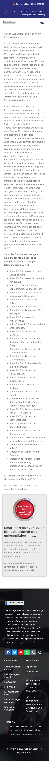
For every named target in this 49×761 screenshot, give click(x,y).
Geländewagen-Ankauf (11, 675)
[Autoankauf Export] (9, 22)
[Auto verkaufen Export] (14, 603)
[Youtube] (21, 652)
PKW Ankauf (10, 682)
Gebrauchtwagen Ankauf (11, 668)
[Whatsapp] (27, 652)
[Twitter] (14, 652)
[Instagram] (39, 652)
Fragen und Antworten (9, 708)
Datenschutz (32, 671)
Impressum (31, 666)
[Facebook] (8, 652)
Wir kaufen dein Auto (11, 693)
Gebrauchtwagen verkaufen (11, 700)
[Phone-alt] (33, 652)
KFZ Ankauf (10, 687)
